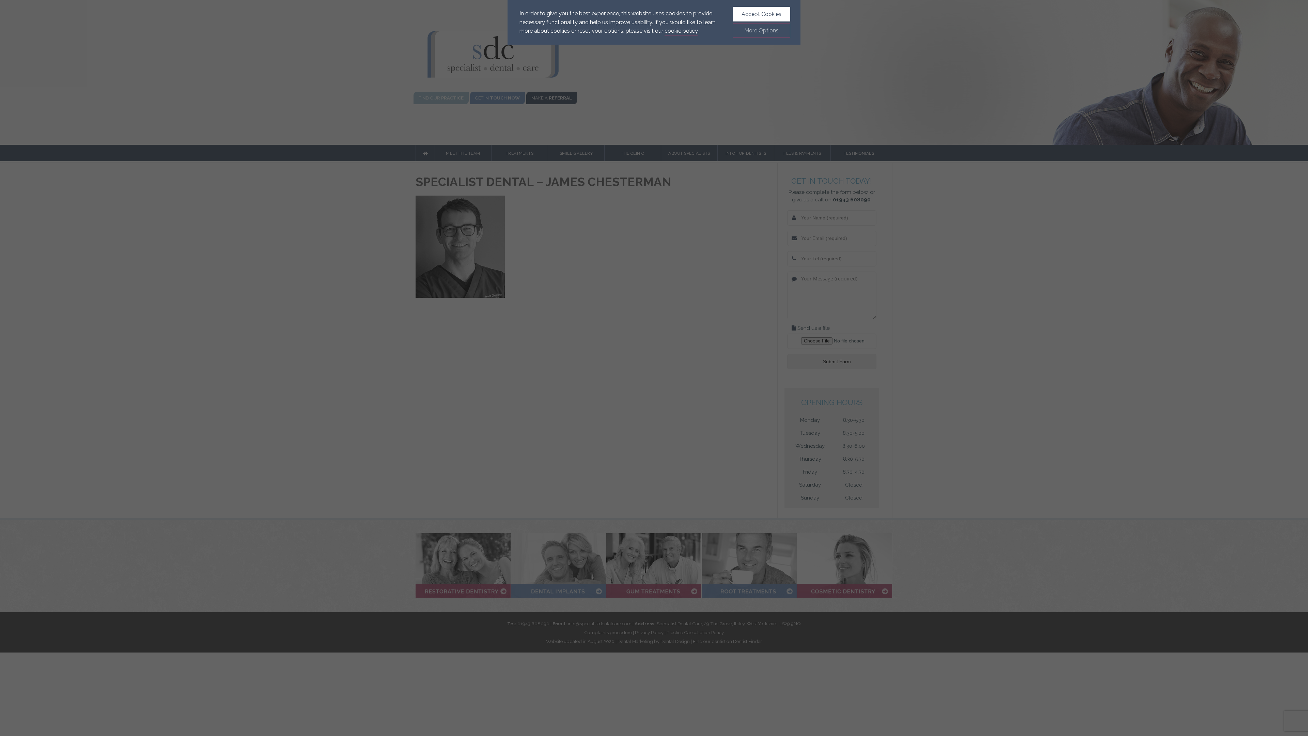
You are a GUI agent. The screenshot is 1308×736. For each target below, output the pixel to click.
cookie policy (681, 31)
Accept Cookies (761, 14)
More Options (761, 30)
